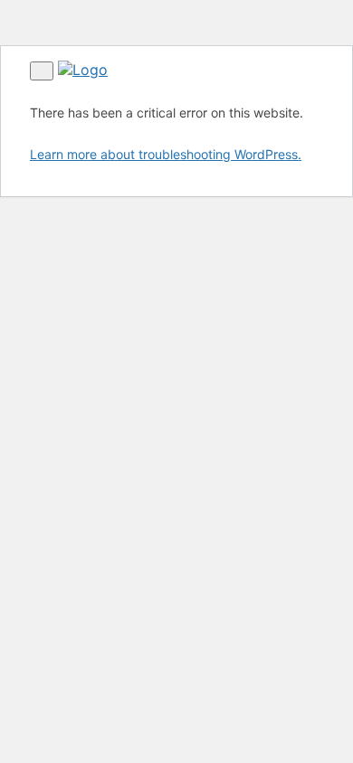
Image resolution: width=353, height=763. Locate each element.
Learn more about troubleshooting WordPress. (165, 154)
